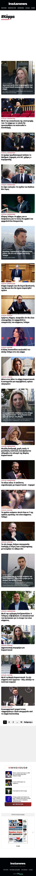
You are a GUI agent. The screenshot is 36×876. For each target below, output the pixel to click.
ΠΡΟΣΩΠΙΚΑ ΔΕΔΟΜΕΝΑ (15, 869)
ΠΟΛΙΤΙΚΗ (3, 8)
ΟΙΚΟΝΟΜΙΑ (20, 8)
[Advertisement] (18, 42)
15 (21, 722)
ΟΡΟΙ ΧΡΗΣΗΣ (24, 869)
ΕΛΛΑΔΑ (27, 8)
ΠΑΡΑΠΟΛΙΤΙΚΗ (12, 8)
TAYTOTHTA (5, 869)
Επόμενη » (28, 722)
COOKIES (31, 869)
